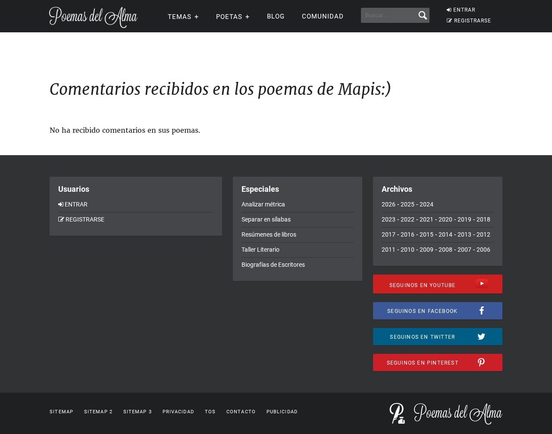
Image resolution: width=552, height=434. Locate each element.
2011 (388, 250)
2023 (388, 219)
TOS (210, 412)
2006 (483, 250)
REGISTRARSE (472, 21)
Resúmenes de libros (269, 234)
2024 (426, 204)
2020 (445, 219)
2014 (445, 234)
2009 (426, 250)
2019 (464, 219)
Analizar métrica (263, 204)
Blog (276, 16)
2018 (483, 219)
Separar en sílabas (266, 219)
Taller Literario (260, 250)
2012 (483, 234)
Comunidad (323, 16)
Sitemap (61, 412)
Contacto (241, 412)
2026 (388, 204)
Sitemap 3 (137, 412)
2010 (407, 250)
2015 (426, 234)
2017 (388, 234)
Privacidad (178, 412)
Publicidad (282, 412)
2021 (426, 219)
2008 (445, 250)
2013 (464, 234)
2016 (407, 234)
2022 (407, 219)
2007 (464, 250)
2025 (407, 204)
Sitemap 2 (98, 412)
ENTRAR (464, 10)
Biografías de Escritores (273, 265)
